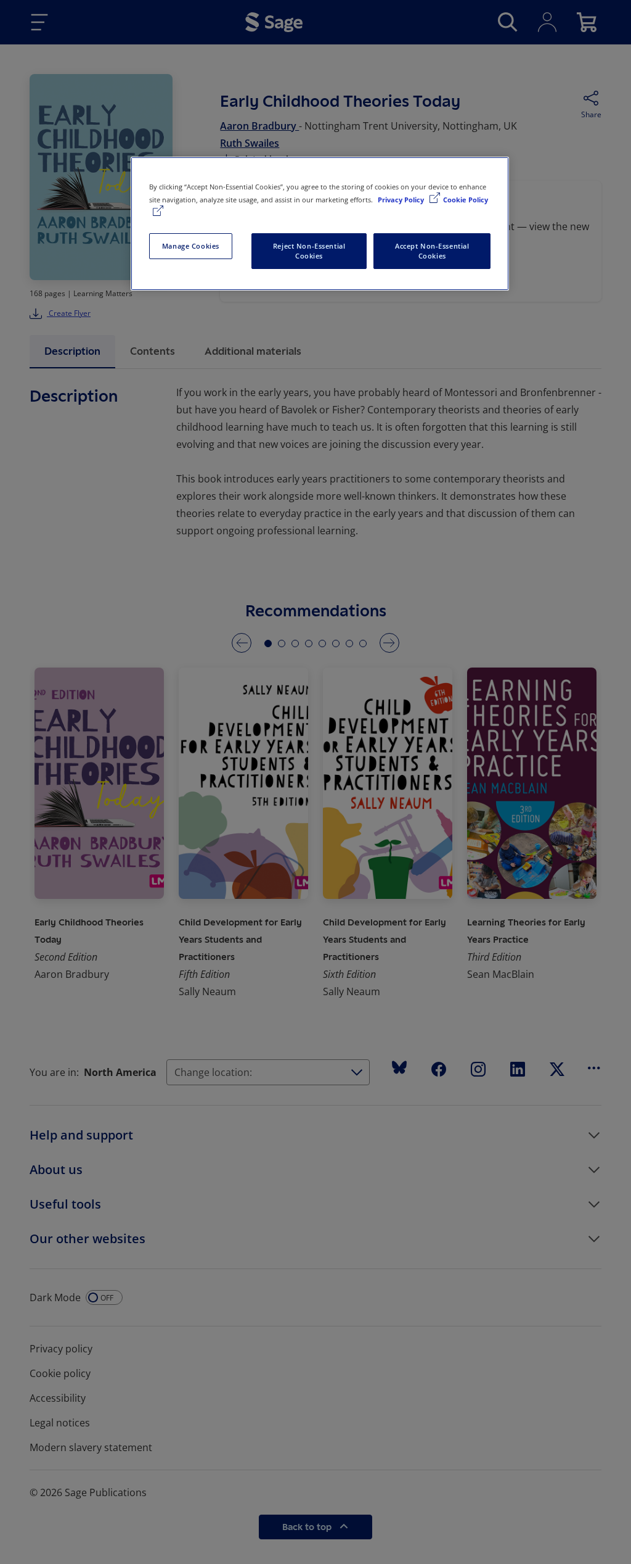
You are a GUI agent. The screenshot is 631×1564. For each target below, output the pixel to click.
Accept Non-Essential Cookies (432, 250)
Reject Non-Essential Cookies (309, 250)
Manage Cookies (190, 245)
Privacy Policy (402, 199)
